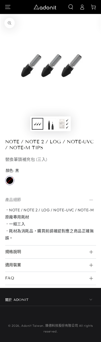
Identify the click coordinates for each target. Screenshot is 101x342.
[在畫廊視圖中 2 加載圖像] (50, 124)
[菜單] (7, 7)
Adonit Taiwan (32, 326)
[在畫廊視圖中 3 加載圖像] (63, 124)
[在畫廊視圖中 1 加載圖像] (37, 124)
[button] (70, 7)
